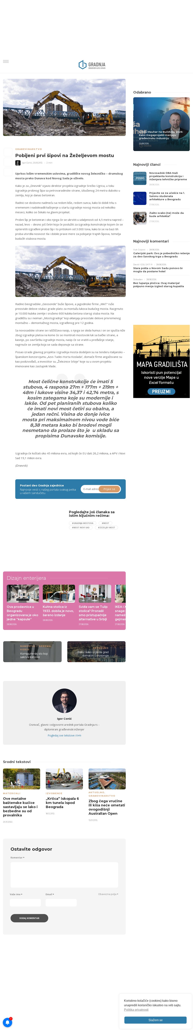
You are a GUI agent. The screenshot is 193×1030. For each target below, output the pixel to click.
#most (105, 523)
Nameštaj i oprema (35, 646)
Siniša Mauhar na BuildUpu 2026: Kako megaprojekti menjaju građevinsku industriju (161, 135)
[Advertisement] (47, 536)
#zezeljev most (106, 527)
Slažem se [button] (156, 1020)
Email (50, 894)
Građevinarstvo (28, 149)
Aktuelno (101, 648)
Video (24, 649)
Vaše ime (16, 894)
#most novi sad (81, 527)
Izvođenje (54, 793)
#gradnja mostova (82, 523)
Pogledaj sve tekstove (64, 735)
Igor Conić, (27, 162)
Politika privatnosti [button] (136, 1009)
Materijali (12, 793)
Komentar (17, 857)
